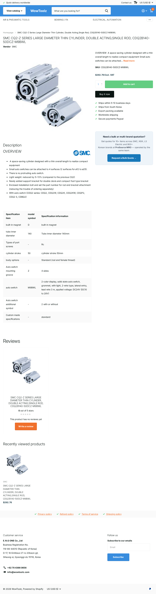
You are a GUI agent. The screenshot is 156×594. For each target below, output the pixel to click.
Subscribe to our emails (119, 540)
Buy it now (104, 94)
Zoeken (106, 11)
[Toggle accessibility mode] (135, 3)
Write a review (25, 426)
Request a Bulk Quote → (124, 158)
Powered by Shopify (33, 589)
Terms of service (90, 514)
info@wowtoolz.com (18, 572)
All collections (16, 19)
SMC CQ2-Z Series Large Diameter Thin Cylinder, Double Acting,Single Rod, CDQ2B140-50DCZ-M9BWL (17, 492)
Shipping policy (114, 514)
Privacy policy (45, 514)
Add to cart (129, 84)
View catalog (13, 10)
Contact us (126, 2)
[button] (102, 81)
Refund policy (67, 514)
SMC (14, 46)
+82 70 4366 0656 (17, 567)
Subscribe (118, 557)
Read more (129, 60)
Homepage (8, 32)
